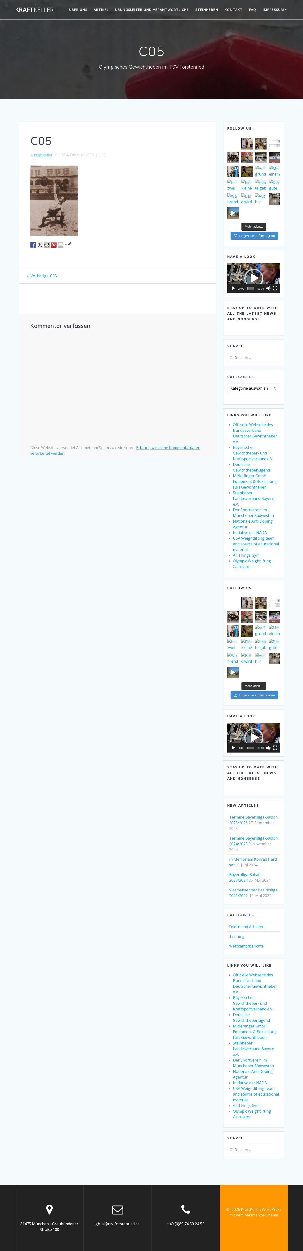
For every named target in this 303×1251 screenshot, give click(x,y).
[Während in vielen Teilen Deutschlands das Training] (233, 199)
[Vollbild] (275, 288)
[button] (253, 278)
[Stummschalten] (268, 288)
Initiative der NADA (250, 532)
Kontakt (234, 9)
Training (237, 936)
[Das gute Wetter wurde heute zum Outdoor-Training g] (275, 185)
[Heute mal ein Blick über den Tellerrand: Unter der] (275, 157)
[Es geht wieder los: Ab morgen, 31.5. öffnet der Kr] (247, 171)
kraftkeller (43, 155)
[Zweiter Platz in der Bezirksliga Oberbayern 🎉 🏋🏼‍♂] (275, 144)
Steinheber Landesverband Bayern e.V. (253, 498)
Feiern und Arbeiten (246, 926)
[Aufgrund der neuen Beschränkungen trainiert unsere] (261, 171)
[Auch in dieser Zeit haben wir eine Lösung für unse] (261, 199)
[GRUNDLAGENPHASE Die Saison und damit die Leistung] (233, 213)
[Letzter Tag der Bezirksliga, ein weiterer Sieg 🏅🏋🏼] (233, 157)
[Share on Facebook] (33, 245)
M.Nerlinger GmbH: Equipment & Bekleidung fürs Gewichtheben (255, 481)
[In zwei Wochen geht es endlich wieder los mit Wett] (233, 185)
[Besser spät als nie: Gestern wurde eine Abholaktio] (275, 199)
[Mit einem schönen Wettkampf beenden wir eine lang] (275, 171)
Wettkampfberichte (246, 946)
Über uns (78, 9)
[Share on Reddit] (47, 245)
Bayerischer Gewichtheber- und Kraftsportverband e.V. (253, 453)
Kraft (34, 10)
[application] (253, 278)
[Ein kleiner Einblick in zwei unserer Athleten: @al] (247, 185)
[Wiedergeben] (233, 288)
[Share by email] (60, 245)
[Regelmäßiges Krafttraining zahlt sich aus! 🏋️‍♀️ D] (247, 157)
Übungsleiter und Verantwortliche (152, 9)
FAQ (252, 9)
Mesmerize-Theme (261, 1215)
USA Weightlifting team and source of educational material (256, 544)
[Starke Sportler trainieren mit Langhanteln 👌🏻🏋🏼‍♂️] (261, 144)
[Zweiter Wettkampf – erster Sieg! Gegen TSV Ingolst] (261, 157)
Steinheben (206, 9)
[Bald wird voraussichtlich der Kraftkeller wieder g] (247, 199)
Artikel (101, 9)
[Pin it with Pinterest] (54, 245)
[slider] (250, 288)
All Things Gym (246, 555)
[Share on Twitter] (40, 245)
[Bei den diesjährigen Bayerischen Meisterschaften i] (233, 171)
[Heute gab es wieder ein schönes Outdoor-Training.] (261, 185)
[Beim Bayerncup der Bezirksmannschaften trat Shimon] (247, 144)
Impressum (273, 9)
